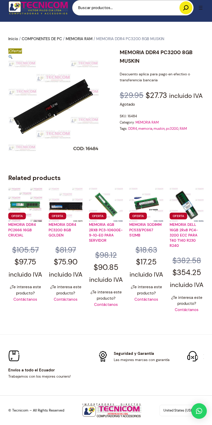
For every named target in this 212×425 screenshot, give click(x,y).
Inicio (13, 38)
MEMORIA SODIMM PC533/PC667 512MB (145, 229)
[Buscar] (185, 7)
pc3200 (172, 128)
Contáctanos (25, 299)
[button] (10, 57)
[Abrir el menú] (201, 8)
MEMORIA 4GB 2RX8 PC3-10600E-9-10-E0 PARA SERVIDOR (106, 232)
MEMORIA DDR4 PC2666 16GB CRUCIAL (22, 229)
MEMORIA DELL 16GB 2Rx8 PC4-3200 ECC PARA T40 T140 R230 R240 (184, 235)
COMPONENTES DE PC (42, 38)
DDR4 (132, 128)
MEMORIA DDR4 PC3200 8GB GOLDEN (62, 229)
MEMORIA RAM (79, 38)
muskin (159, 128)
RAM (183, 128)
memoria (145, 128)
